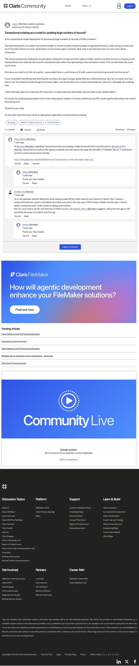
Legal (58, 654)
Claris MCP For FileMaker (12, 520)
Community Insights (111, 532)
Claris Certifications (111, 516)
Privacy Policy (70, 654)
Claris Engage (8, 536)
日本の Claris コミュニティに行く (105, 654)
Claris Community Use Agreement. (19, 636)
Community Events (10, 591)
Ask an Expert (42, 587)
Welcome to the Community (13, 579)
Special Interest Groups (12, 599)
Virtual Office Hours (78, 520)
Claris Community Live (11, 540)
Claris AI (5, 508)
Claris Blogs (108, 536)
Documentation (76, 516)
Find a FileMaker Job (78, 583)
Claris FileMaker (8, 512)
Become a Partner (43, 591)
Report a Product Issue (11, 544)
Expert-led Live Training (113, 520)
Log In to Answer (70, 247)
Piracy (83, 654)
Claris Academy (110, 508)
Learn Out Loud (8, 516)
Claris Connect (8, 524)
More (85, 6)
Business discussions (11, 556)
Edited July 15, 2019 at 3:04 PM (25, 27)
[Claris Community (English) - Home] (24, 6)
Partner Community (44, 595)
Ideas (38, 516)
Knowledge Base (77, 512)
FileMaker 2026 (42, 508)
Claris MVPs (7, 583)
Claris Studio (7, 528)
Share (42, 130)
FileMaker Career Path (79, 579)
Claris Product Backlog (45, 512)
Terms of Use (46, 654)
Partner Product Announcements (15, 560)
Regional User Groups (11, 595)
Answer (27, 130)
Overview (40, 579)
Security (5, 532)
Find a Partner (41, 583)
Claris (4, 486)
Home (68, 6)
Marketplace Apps (77, 528)
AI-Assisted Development (114, 512)
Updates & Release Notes (80, 508)
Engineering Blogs (110, 528)
